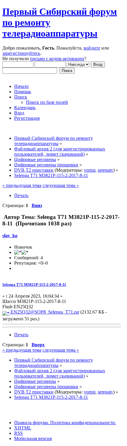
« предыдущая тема (21, 185)
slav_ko (9, 235)
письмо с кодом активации (57, 58)
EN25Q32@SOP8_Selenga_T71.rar (44, 311)
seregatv (105, 170)
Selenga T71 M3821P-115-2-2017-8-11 (34, 284)
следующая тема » (61, 185)
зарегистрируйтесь (21, 53)
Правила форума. (31, 422)
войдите (92, 47)
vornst (89, 170)
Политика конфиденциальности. (82, 422)
